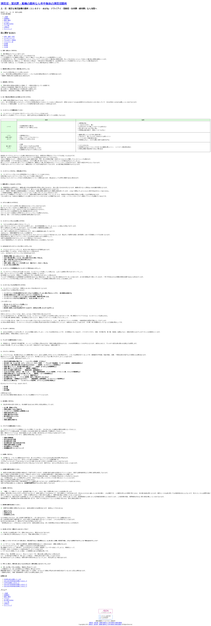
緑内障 (6, 45)
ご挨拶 (6, 17)
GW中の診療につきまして (11, 582)
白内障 (6, 43)
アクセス (6, 22)
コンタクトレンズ (9, 38)
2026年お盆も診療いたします (12, 579)
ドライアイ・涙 (8, 42)
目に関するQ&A (9, 23)
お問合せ (6, 27)
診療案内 (6, 18)
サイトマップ (8, 29)
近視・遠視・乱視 (9, 36)
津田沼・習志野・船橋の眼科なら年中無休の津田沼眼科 (34, 3)
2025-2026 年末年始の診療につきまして (15, 581)
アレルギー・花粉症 (10, 40)
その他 (6, 47)
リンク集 (6, 25)
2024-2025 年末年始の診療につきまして (15, 584)
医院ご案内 (7, 20)
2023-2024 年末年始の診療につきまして (15, 586)
